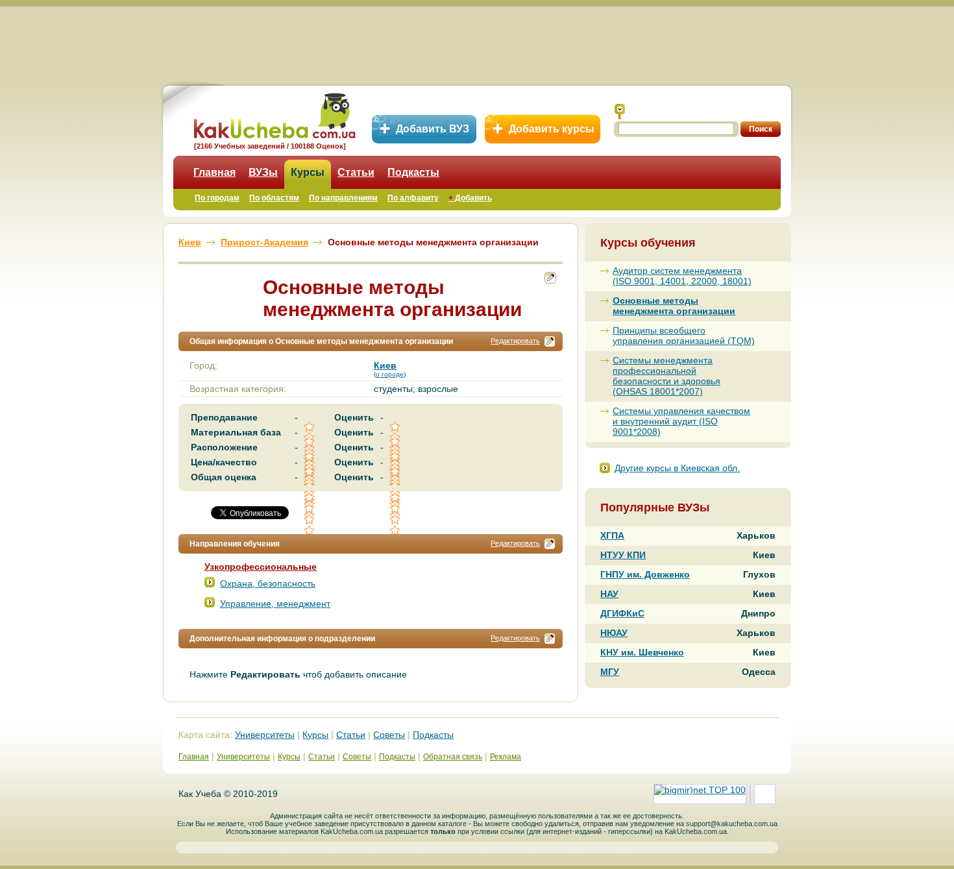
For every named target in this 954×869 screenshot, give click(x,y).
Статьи (355, 172)
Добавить (470, 197)
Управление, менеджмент (275, 603)
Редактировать (515, 341)
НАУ (609, 594)
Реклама (505, 756)
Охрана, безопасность (267, 583)
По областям (274, 197)
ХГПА (612, 535)
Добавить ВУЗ (432, 128)
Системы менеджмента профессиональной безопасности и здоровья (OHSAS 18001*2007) (666, 376)
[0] (310, 508)
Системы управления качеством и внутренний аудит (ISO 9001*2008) (681, 421)
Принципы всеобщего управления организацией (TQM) (684, 335)
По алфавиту (413, 197)
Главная (214, 172)
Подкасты (413, 172)
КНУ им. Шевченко (642, 652)
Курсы (307, 172)
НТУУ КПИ (623, 555)
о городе (390, 374)
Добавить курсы (551, 128)
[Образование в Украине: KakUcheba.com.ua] (273, 113)
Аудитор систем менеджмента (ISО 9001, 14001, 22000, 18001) (682, 275)
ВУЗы (263, 172)
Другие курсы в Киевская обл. (677, 468)
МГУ (609, 672)
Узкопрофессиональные (260, 566)
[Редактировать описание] (549, 341)
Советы (389, 734)
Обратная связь (452, 756)
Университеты (265, 734)
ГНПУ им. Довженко (645, 574)
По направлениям (343, 197)
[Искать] (620, 111)
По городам (217, 197)
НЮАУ (614, 633)
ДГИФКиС (622, 613)
